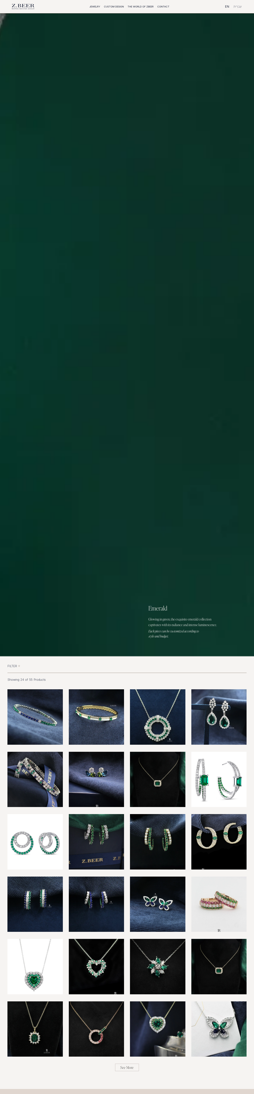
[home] (23, 7)
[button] (95, 6)
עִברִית (238, 6)
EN (227, 6)
